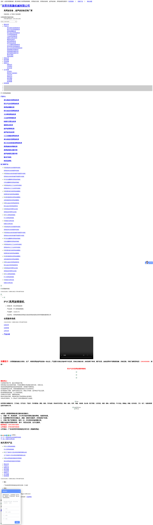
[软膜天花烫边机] (9, 220)
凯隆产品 (80, 1)
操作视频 (6, 59)
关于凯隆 (6, 474)
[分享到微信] (8, 435)
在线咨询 (6, 325)
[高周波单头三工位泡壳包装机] (13, 185)
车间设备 (6, 61)
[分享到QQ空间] (1, 435)
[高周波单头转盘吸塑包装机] (12, 167)
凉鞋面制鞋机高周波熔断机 (11, 200)
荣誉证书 (6, 58)
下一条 (8, 439)
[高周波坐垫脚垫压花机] (11, 209)
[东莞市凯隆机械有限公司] (15, 5)
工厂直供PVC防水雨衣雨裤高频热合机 (15, 455)
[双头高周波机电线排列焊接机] (13, 458)
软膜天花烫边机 (8, 223)
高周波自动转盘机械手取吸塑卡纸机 (14, 176)
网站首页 (6, 24)
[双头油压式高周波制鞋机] (11, 203)
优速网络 (29, 496)
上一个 (11, 437)
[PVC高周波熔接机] (9, 215)
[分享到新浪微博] (3, 435)
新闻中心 (6, 472)
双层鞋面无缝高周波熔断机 (11, 194)
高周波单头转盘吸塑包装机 (11, 170)
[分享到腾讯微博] (5, 435)
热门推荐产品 (4, 164)
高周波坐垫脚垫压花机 (10, 212)
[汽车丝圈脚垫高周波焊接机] (12, 179)
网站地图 (89, 1)
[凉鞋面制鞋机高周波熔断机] (12, 197)
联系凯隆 (71, 1)
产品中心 (3, 96)
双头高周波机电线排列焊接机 (12, 461)
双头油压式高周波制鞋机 (11, 206)
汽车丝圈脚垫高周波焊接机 (11, 182)
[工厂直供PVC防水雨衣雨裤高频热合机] (15, 452)
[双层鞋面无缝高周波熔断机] (12, 191)
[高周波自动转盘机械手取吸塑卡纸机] (15, 173)
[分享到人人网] (6, 435)
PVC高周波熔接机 (9, 217)
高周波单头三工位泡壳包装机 (12, 188)
